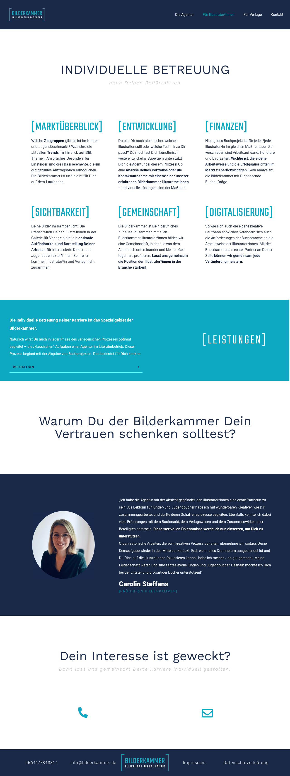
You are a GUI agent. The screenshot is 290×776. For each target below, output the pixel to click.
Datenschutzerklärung (246, 762)
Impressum (194, 762)
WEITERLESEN (23, 367)
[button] (76, 367)
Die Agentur (184, 14)
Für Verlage (253, 14)
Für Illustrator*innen (218, 14)
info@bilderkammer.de (93, 762)
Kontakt (277, 14)
